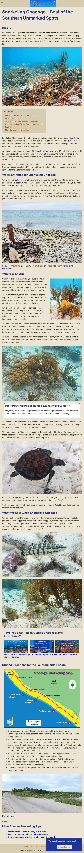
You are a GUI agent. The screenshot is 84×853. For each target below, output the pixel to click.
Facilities (8, 127)
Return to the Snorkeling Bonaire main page (28, 834)
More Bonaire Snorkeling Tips (17, 130)
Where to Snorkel (12, 118)
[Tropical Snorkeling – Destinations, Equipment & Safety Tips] (43, 3)
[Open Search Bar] (81, 3)
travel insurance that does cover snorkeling (50, 413)
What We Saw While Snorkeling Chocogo (21, 121)
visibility (45, 154)
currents (71, 141)
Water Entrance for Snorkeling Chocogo (21, 115)
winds (48, 151)
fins (27, 199)
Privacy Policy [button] (74, 841)
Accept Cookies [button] (64, 847)
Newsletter (28, 846)
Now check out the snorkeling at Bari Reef (27, 831)
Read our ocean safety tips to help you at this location (32, 837)
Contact (44, 846)
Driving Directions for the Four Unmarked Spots (24, 124)
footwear (18, 180)
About (36, 846)
